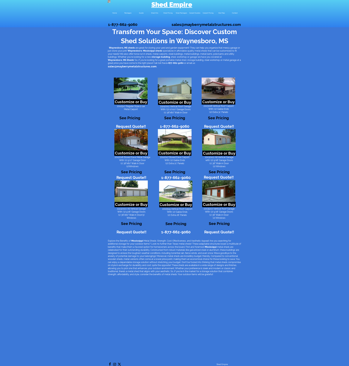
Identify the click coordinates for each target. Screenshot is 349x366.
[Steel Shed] (218, 88)
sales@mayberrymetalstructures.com (206, 24)
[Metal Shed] (109, 1)
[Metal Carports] (175, 191)
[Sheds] (131, 139)
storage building (160, 57)
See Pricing (218, 118)
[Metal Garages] (218, 191)
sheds (158, 50)
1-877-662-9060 (122, 24)
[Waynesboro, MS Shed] (131, 88)
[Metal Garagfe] (131, 191)
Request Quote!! (131, 126)
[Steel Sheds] (219, 139)
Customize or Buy (131, 102)
